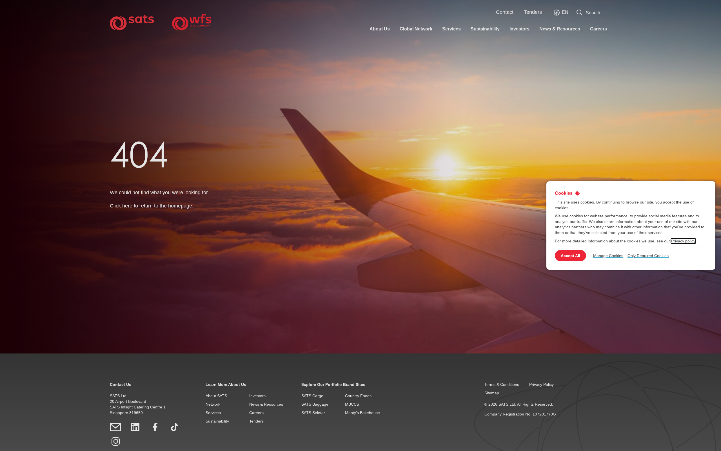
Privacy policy (683, 240)
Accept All (570, 255)
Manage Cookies (608, 255)
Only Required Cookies (648, 255)
